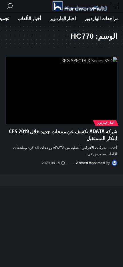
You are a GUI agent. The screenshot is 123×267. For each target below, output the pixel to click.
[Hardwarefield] (79, 6)
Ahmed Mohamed (90, 163)
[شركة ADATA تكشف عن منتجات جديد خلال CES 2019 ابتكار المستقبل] (61, 90)
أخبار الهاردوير (105, 122)
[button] (112, 6)
